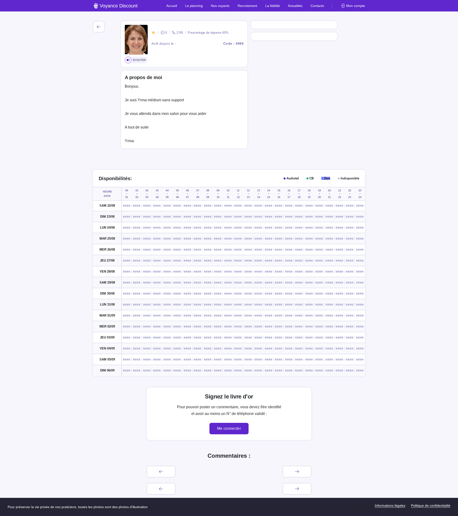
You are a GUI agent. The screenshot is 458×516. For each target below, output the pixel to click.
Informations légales (390, 505)
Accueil (171, 6)
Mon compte (355, 6)
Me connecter (229, 428)
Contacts (317, 6)
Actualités (295, 6)
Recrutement (247, 6)
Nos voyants (220, 6)
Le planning (194, 6)
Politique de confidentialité (430, 505)
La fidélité (272, 6)
